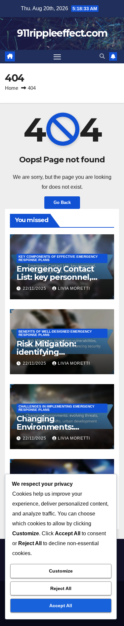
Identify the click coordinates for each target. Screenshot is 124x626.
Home (11, 88)
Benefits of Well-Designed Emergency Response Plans (55, 333)
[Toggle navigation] (57, 56)
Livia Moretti (74, 288)
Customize (61, 571)
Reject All (60, 588)
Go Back (62, 202)
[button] (102, 56)
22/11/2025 (35, 288)
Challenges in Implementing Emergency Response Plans (57, 408)
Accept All (60, 605)
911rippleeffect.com (62, 33)
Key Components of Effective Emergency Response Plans (58, 258)
